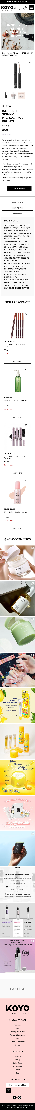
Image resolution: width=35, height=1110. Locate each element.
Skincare (17, 1056)
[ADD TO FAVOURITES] (19, 63)
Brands (17, 1070)
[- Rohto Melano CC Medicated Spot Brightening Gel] (17, 777)
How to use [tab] (17, 208)
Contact (17, 1045)
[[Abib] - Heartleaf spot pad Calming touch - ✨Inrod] (17, 634)
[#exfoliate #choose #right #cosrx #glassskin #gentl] (17, 920)
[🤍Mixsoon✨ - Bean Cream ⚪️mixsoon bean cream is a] (17, 562)
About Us (17, 1025)
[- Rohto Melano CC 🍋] (17, 741)
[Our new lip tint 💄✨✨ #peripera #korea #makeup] (17, 670)
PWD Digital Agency (21, 1107)
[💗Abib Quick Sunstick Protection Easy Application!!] (17, 848)
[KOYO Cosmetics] (7, 8)
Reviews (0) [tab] (17, 213)
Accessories (17, 1066)
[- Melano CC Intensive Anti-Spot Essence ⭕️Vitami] (17, 705)
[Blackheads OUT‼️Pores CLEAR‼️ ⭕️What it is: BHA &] (17, 956)
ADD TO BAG (19, 188)
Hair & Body (17, 1063)
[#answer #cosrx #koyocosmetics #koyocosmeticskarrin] (17, 884)
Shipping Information (17, 1032)
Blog (17, 1028)
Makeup (17, 1060)
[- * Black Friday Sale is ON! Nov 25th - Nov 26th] (17, 813)
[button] (30, 63)
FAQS (17, 1038)
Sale (17, 1073)
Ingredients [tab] (17, 202)
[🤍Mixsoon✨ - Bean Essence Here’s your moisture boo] (17, 598)
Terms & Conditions (17, 1042)
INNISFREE (6, 106)
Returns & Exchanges (17, 1035)
